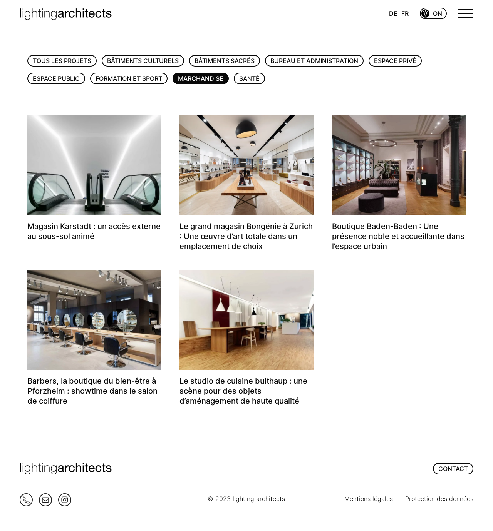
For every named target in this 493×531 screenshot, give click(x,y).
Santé (249, 78)
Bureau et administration (314, 61)
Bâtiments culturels (143, 61)
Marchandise (200, 78)
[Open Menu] (465, 13)
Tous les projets (62, 61)
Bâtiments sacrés (225, 61)
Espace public (56, 78)
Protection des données (439, 499)
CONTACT (453, 469)
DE (393, 13)
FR (405, 13)
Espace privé (395, 61)
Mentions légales (368, 499)
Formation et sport (129, 78)
